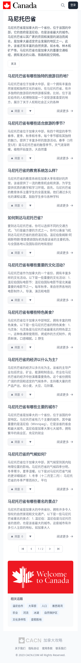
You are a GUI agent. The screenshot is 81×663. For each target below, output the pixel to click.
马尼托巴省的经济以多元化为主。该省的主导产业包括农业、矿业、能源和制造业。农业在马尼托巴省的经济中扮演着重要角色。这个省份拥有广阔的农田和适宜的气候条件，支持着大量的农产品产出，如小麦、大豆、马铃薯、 (39, 377)
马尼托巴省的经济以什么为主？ (33, 359)
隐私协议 (33, 648)
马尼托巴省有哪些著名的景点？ (33, 501)
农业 (15, 612)
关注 (13, 63)
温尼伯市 (18, 606)
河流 (25, 612)
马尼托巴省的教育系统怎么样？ (33, 170)
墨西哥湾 (57, 606)
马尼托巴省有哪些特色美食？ (32, 312)
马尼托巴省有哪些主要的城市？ (33, 406)
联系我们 (61, 648)
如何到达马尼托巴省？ (26, 217)
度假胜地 (36, 619)
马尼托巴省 (22, 19)
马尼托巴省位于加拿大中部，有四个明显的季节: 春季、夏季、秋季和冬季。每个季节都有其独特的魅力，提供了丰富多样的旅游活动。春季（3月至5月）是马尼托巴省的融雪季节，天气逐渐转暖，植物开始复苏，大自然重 (40, 140)
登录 (73, 5)
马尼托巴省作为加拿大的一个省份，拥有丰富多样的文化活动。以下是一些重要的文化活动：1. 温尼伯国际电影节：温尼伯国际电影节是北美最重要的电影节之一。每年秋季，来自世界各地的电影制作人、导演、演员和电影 (39, 282)
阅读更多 (63, 111)
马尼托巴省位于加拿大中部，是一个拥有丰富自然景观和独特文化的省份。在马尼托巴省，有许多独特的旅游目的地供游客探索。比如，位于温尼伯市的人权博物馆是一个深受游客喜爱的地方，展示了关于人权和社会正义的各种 (39, 93)
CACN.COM (32, 655)
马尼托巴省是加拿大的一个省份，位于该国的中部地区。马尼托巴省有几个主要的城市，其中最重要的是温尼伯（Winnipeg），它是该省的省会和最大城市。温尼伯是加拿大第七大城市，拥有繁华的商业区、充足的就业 (39, 424)
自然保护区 (50, 612)
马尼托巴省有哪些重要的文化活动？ (37, 265)
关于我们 (20, 648)
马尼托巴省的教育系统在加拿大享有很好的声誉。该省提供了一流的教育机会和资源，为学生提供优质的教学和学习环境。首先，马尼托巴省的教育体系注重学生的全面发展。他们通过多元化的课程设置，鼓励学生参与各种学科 (39, 187)
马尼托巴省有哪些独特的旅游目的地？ (39, 76)
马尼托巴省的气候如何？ (28, 454)
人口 (44, 606)
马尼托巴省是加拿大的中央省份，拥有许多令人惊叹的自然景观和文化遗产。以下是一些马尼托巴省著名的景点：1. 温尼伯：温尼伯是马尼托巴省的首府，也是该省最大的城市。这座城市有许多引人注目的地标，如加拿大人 (39, 518)
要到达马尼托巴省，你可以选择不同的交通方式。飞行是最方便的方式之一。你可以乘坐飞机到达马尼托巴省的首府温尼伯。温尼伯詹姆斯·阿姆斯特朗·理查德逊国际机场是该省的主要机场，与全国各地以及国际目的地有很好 (40, 235)
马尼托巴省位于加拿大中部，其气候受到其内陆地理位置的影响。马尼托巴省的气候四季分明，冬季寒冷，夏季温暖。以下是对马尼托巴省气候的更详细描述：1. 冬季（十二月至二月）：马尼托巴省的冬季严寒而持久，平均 (40, 471)
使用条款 (47, 648)
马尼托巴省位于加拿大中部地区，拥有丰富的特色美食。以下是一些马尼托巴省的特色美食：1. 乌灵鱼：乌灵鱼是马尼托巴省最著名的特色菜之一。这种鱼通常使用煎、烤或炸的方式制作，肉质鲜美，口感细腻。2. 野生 (39, 329)
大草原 (32, 606)
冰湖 (36, 612)
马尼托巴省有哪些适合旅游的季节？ (37, 123)
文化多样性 (19, 619)
